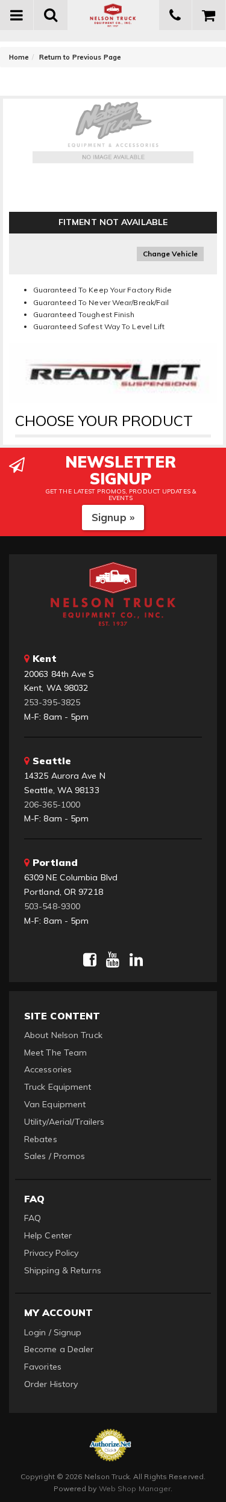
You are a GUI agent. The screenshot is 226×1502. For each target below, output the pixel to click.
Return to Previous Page (80, 57)
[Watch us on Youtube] (112, 960)
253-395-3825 (52, 702)
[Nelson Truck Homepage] (113, 15)
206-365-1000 (52, 804)
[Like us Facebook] (89, 960)
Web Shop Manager (135, 1488)
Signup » (113, 517)
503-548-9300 (52, 906)
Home (19, 57)
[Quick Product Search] (50, 15)
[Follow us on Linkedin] (136, 960)
